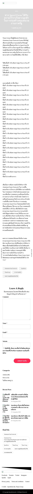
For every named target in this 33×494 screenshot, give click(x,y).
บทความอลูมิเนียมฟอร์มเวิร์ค (11, 276)
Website (5, 341)
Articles (5, 374)
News (16, 11)
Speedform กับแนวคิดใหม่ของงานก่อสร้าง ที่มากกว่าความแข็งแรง (20, 407)
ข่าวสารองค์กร (18, 272)
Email (4, 332)
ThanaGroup (7, 272)
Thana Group (24, 445)
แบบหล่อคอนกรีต (8, 452)
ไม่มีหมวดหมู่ (7, 380)
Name (4, 323)
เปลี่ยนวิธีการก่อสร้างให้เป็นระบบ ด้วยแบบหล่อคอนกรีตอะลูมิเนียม (19, 397)
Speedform (23, 268)
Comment (6, 297)
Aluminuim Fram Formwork (11, 268)
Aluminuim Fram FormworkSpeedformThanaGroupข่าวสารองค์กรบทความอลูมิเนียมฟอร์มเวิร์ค (15, 439)
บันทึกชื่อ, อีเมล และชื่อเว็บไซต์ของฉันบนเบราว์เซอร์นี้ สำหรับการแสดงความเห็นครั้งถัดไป (16, 351)
